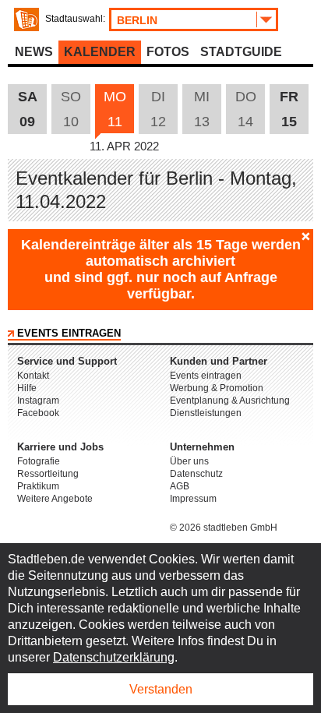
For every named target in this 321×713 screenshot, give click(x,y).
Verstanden (160, 689)
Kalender (100, 51)
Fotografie (38, 461)
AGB (179, 486)
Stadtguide (241, 51)
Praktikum (38, 486)
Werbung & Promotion (216, 388)
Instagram (38, 400)
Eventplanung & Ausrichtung (230, 400)
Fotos (167, 51)
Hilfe (27, 388)
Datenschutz (196, 473)
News (34, 51)
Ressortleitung (48, 473)
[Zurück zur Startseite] (26, 19)
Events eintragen (69, 333)
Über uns (189, 461)
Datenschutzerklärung (114, 657)
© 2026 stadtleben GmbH (223, 527)
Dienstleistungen (206, 413)
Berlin (137, 20)
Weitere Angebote (55, 498)
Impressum (193, 498)
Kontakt (33, 375)
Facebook (38, 413)
